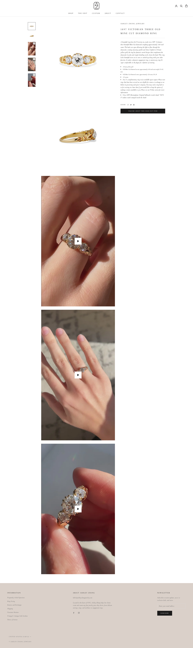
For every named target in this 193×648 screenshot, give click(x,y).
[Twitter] (131, 104)
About (108, 13)
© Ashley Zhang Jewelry (20, 641)
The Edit (82, 13)
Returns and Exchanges (14, 605)
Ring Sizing (11, 601)
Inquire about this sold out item (142, 111)
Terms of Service (12, 620)
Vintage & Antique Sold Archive (17, 616)
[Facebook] (128, 104)
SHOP (70, 13)
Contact (120, 13)
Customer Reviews (13, 612)
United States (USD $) (19, 636)
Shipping (10, 609)
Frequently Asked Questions (16, 598)
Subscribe (164, 613)
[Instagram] (79, 612)
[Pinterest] (133, 104)
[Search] (181, 6)
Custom (96, 13)
